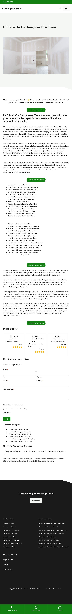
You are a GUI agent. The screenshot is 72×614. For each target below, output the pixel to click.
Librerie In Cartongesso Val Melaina (20, 434)
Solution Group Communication (53, 589)
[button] (60, 8)
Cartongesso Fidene (9, 547)
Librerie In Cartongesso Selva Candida (49, 543)
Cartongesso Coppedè (9, 527)
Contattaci (36, 500)
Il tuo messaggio (8, 389)
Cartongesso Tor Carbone (10, 533)
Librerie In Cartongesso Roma (18, 429)
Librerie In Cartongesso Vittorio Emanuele (51, 533)
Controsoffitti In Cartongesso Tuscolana (40, 461)
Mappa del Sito (8, 560)
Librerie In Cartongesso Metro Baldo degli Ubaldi (53, 530)
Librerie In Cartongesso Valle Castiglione (21, 439)
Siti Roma (39, 589)
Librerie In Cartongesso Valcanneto (19, 437)
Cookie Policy (7, 569)
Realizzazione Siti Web (28, 589)
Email (5, 381)
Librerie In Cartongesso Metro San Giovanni (51, 523)
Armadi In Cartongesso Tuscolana (52, 459)
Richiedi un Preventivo (36, 110)
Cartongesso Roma (11, 8)
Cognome (39, 377)
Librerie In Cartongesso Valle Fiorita (20, 441)
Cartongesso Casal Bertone (11, 540)
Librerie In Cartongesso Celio (47, 537)
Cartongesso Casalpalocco (11, 530)
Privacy (5, 564)
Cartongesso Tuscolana (10, 459)
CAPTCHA (7, 413)
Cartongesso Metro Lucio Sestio (12, 543)
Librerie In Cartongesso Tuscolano (19, 432)
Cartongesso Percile (9, 537)
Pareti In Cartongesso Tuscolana (29, 459)
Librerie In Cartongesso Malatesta (48, 527)
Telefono (40, 381)
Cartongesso (7, 451)
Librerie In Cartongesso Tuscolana (14, 461)
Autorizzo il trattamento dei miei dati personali (18, 409)
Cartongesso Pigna (8, 523)
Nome (5, 377)
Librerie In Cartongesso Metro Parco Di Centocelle (53, 547)
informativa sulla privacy (16, 405)
